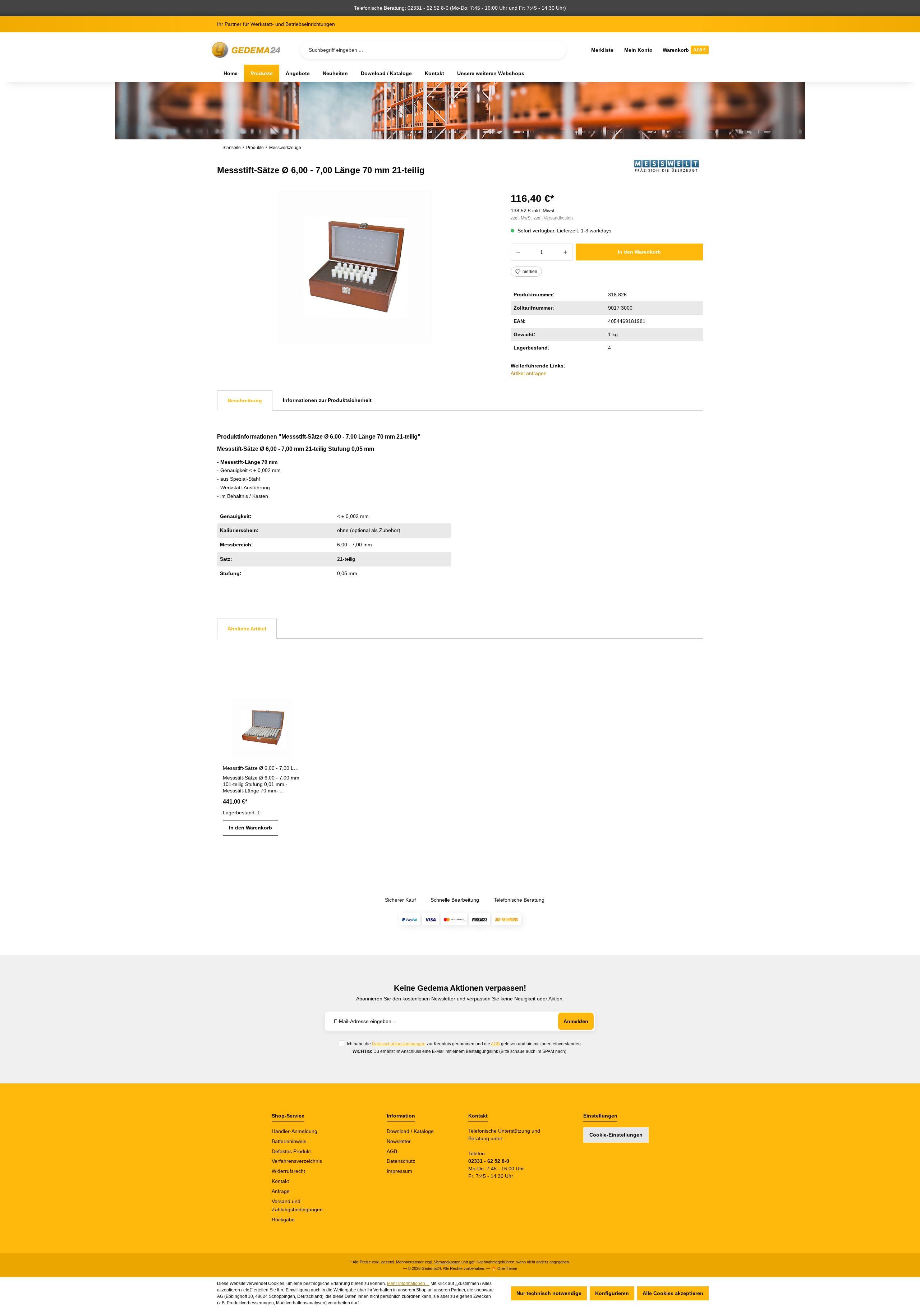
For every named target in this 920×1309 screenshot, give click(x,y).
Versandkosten (447, 1262)
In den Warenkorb (639, 252)
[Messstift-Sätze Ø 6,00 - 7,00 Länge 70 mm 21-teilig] (355, 267)
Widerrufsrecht (288, 1171)
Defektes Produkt (291, 1151)
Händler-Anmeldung (294, 1131)
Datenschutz (401, 1161)
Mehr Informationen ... (408, 1283)
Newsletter (399, 1141)
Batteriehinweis (289, 1141)
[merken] (294, 705)
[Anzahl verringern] (518, 252)
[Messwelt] (667, 166)
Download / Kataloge (410, 1131)
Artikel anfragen (529, 373)
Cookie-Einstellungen (616, 1135)
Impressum (399, 1171)
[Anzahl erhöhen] (565, 252)
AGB (495, 1043)
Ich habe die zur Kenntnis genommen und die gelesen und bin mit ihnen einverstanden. (464, 1043)
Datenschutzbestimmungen (399, 1043)
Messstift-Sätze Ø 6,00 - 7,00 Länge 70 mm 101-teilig (261, 768)
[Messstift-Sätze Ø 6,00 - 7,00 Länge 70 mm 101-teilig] (261, 726)
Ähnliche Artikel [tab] (246, 629)
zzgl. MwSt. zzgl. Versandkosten (542, 218)
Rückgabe (283, 1219)
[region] (355, 267)
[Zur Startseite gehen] (247, 50)
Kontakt (280, 1181)
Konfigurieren (612, 1293)
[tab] (244, 400)
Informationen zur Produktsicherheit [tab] (327, 400)
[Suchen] (555, 50)
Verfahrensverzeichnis (297, 1161)
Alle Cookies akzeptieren (673, 1293)
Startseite (231, 147)
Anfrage (281, 1191)
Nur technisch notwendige (548, 1293)
